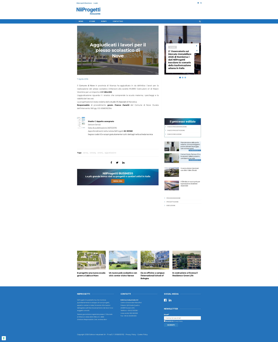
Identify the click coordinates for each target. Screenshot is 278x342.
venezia (93, 153)
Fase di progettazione (176, 130)
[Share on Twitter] (117, 162)
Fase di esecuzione (174, 134)
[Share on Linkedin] (123, 162)
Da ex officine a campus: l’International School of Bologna (153, 276)
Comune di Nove (87, 86)
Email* (166, 315)
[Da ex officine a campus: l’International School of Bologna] (155, 260)
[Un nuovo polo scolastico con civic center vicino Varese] (123, 260)
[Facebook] (198, 3)
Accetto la (169, 321)
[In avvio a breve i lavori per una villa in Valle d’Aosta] (171, 172)
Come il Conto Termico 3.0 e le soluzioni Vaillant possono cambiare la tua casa (190, 156)
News (81, 21)
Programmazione (173, 198)
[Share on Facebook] (111, 162)
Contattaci (118, 21)
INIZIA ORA (117, 181)
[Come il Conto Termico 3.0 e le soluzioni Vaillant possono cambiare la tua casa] (171, 158)
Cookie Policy (142, 334)
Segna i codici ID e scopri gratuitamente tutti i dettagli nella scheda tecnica (120, 134)
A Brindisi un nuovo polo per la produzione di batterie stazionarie (190, 184)
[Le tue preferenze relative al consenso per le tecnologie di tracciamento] (4, 338)
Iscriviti (171, 325)
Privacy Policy (178, 321)
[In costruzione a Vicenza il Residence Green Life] (186, 260)
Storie (92, 21)
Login (96, 3)
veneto (100, 153)
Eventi (104, 21)
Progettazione (172, 202)
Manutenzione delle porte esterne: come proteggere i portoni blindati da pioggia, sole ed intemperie (190, 146)
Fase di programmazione (177, 127)
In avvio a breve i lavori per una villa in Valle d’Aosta (190, 169)
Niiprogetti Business (84, 3)
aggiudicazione (110, 153)
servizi (85, 153)
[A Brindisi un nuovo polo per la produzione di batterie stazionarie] (171, 185)
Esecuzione (171, 205)
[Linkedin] (201, 3)
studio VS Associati (118, 102)
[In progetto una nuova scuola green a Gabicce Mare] (91, 260)
